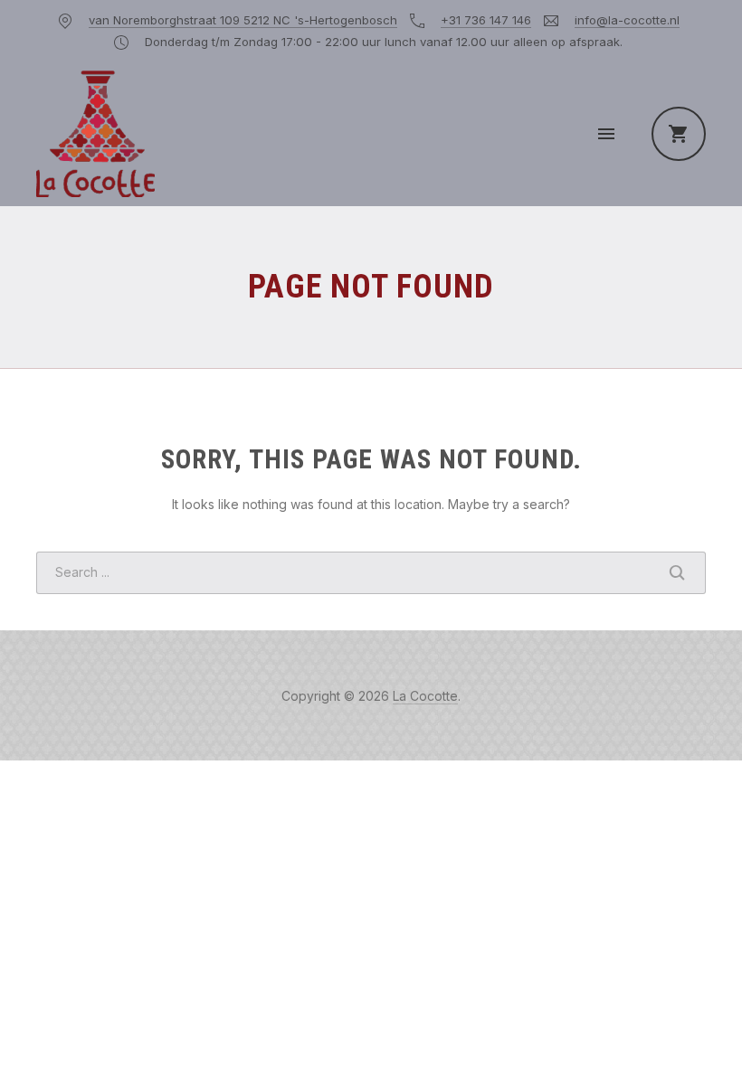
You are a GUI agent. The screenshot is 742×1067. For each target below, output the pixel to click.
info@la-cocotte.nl (627, 20)
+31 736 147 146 (486, 20)
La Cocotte (425, 695)
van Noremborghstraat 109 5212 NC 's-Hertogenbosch (243, 20)
